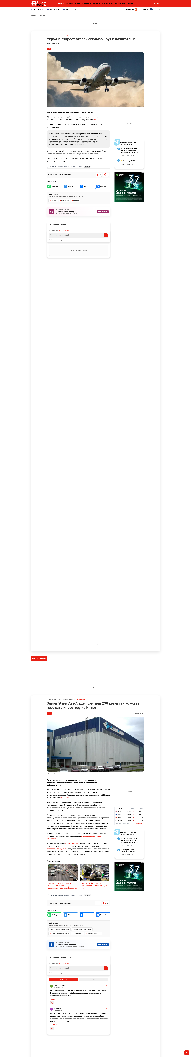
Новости (61, 3)
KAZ (158, 3)
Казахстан (65, 200)
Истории (69, 3)
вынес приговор (71, 843)
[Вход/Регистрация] (154, 3)
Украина (76, 200)
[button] (151, 9)
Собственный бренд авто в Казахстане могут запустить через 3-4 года (94, 885)
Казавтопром (78, 933)
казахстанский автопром (60, 933)
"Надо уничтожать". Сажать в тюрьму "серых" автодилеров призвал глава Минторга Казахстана (62, 885)
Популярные (63, 979)
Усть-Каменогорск (94, 933)
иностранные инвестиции (60, 929)
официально (81, 699)
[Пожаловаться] (107, 985)
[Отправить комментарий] (106, 235)
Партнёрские (120, 3)
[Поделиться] (186, 1052)
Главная (33, 15)
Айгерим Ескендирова (68, 699)
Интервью (96, 3)
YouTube (130, 3)
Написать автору (138, 49)
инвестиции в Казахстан (82, 929)
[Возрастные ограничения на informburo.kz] (146, 3)
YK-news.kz (64, 798)
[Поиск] (150, 3)
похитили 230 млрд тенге (57, 849)
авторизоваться (64, 230)
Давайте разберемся (83, 3)
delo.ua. (97, 119)
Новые (94, 979)
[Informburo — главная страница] (39, 3)
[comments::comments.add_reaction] (52, 1002)
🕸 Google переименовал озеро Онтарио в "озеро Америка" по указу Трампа (129, 150)
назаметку (64, 35)
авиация (54, 200)
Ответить (55, 999)
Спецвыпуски (107, 3)
